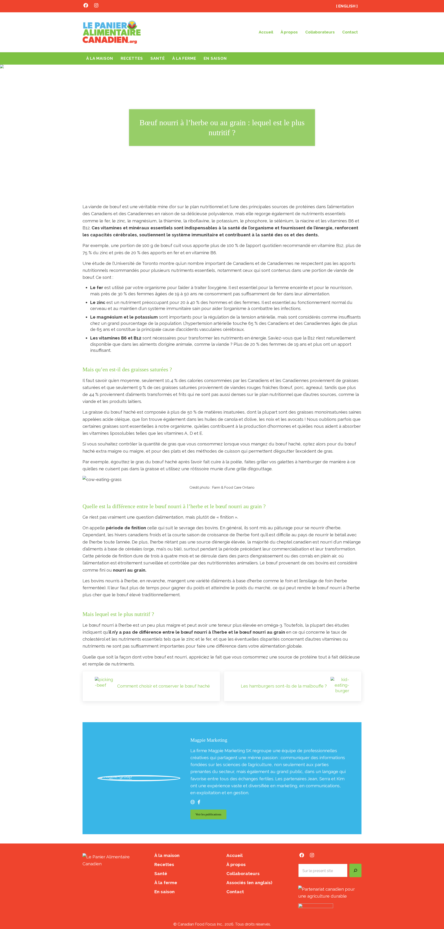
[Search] (355, 870)
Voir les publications (210, 815)
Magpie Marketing (208, 740)
